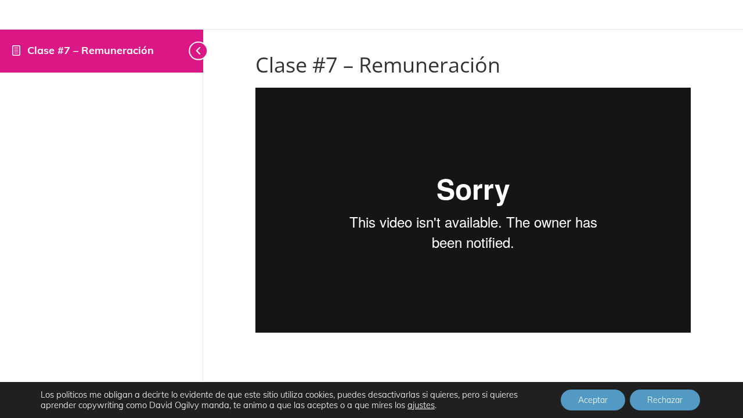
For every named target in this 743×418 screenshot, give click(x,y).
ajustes (421, 405)
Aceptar (593, 400)
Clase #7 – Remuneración (90, 50)
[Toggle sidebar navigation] (189, 51)
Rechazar (665, 400)
